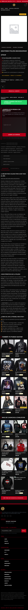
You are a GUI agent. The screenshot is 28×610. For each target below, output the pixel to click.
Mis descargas (7, 576)
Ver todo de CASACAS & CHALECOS (13, 498)
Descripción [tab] (5, 168)
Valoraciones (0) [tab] (14, 168)
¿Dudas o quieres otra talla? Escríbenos (13, 102)
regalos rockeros (16, 152)
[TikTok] (5, 516)
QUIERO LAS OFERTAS (14, 134)
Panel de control (8, 572)
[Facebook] (8, 516)
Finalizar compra (8, 585)
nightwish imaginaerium (10, 148)
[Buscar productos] (22, 5)
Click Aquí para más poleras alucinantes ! (10, 178)
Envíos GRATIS (7, 563)
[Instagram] (2, 516)
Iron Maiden (6, 550)
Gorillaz (6, 554)
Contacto (6, 561)
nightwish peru (19, 148)
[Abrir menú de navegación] (2, 5)
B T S (5, 552)
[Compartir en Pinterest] (16, 144)
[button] (14, 317)
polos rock (10, 152)
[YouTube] (10, 516)
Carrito (6, 583)
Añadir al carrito (14, 91)
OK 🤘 (23, 530)
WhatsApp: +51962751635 (11, 521)
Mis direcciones (7, 578)
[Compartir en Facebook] (7, 144)
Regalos (6, 541)
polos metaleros (4, 152)
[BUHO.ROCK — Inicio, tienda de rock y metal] (14, 5)
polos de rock (20, 150)
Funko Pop (6, 543)
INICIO (2, 8)
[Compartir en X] (10, 144)
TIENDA (6, 8)
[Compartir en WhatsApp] (13, 144)
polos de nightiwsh (12, 150)
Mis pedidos (6, 574)
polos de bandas (4, 150)
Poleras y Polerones (18, 47)
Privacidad (6, 565)
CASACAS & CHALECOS (14, 8)
